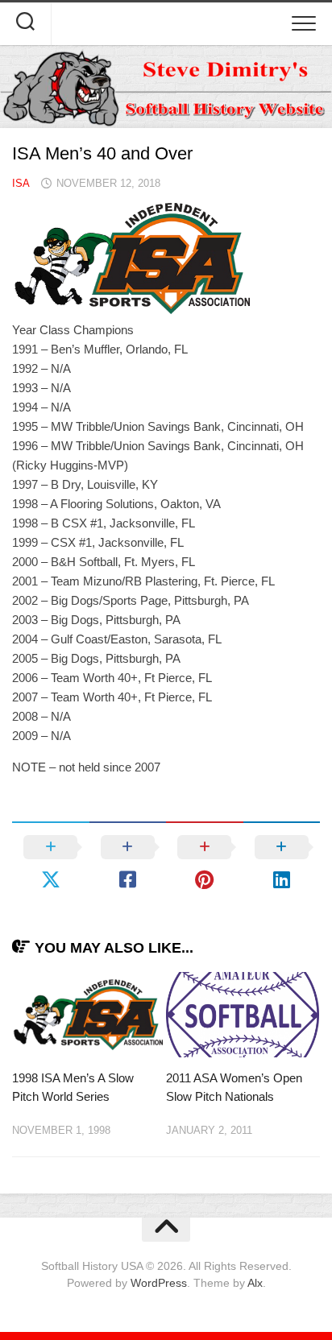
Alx (255, 1282)
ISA (21, 183)
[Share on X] (50, 863)
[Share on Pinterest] (204, 863)
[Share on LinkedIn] (282, 863)
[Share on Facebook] (128, 863)
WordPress (159, 1282)
